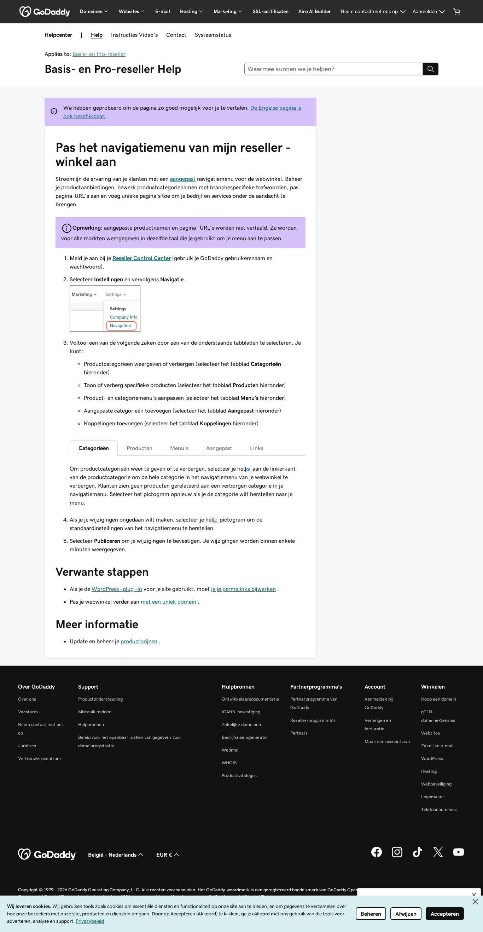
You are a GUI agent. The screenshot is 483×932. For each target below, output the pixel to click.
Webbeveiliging (436, 784)
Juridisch (27, 745)
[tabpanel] (187, 485)
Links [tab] (256, 448)
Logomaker (432, 796)
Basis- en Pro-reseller (99, 54)
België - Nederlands (112, 854)
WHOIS (229, 762)
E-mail (162, 11)
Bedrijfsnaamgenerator (245, 737)
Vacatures (28, 711)
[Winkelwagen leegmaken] (457, 12)
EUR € (164, 854)
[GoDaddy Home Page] (47, 854)
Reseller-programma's (313, 720)
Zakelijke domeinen (241, 724)
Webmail (230, 750)
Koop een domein (438, 699)
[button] (474, 894)
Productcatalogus (239, 775)
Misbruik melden (94, 711)
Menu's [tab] (179, 448)
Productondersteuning (100, 699)
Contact (176, 35)
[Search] (430, 69)
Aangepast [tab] (219, 448)
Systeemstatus (213, 35)
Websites (430, 733)
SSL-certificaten (271, 11)
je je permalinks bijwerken (243, 589)
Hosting (429, 771)
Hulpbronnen (91, 724)
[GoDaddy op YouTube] (458, 856)
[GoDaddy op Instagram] (397, 856)
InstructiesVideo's (134, 35)
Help (97, 35)
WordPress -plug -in (117, 589)
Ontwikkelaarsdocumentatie (250, 699)
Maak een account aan (387, 741)
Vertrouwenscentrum (39, 758)
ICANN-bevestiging (241, 711)
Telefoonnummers (439, 809)
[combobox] (334, 69)
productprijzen (139, 641)
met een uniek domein (168, 601)
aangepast (183, 179)
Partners (299, 733)
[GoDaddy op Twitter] (438, 856)
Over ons (27, 699)
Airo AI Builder (314, 11)
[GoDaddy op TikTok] (417, 856)
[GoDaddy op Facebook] (376, 856)
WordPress (432, 758)
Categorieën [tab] (93, 448)
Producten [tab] (139, 448)
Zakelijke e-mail (437, 745)
